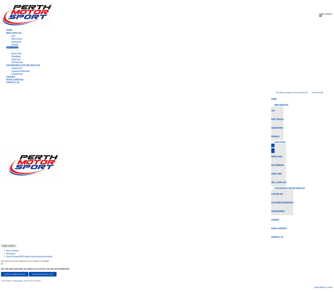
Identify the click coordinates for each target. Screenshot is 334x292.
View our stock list (42, 274)
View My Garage (29, 256)
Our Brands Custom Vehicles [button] (23, 65)
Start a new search (14, 274)
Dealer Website (319, 287)
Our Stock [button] (12, 47)
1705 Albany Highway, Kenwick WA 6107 (291, 93)
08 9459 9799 (317, 93)
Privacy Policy (18, 281)
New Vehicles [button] (14, 33)
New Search (10, 253)
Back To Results (12, 250)
